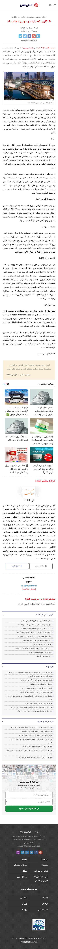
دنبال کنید (16, 566)
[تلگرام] (22, 852)
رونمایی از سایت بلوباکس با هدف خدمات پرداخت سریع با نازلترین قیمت (29, 698)
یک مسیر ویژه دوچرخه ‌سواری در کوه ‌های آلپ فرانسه (33, 648)
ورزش (24, 903)
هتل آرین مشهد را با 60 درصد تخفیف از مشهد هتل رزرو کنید (31, 727)
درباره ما (44, 859)
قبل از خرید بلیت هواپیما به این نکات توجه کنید (34, 624)
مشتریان (44, 865)
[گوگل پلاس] (40, 852)
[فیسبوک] (36, 852)
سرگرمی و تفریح (25, 604)
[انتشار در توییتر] (25, 36)
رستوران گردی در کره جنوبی (42, 644)
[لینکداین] (27, 852)
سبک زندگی (43, 909)
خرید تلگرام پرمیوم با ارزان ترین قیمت (39, 703)
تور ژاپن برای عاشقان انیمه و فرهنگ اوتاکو (37, 746)
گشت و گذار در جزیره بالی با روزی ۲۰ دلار (37, 640)
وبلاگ (24, 871)
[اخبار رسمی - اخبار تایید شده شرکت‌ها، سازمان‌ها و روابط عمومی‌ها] (29, 5)
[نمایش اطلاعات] (29, 589)
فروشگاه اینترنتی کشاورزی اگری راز (40, 676)
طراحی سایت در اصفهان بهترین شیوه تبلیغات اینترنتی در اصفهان (29, 672)
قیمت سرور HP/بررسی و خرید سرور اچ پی (37, 688)
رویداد (24, 909)
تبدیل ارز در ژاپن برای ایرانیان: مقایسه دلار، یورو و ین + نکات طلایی (31, 741)
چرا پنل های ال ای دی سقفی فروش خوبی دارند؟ (35, 711)
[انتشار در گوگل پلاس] (34, 36)
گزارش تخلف (12, 375)
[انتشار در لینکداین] (38, 36)
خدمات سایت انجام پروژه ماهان (41, 684)
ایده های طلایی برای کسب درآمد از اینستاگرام (36, 680)
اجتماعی (23, 898)
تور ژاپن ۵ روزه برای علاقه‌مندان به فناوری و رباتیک (34, 757)
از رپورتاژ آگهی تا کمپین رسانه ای (41, 878)
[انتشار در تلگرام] (20, 36)
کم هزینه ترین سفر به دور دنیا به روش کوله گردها (34, 632)
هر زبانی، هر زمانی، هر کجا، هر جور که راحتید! (36, 692)
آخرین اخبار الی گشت (45, 615)
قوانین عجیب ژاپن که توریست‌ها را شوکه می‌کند (35, 735)
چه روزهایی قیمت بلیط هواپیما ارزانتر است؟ (36, 731)
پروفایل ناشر (25, 375)
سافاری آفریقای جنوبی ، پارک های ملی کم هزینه (34, 636)
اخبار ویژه (50, 666)
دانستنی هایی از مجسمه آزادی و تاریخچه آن (36, 628)
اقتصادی (44, 898)
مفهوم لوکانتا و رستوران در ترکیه (40, 652)
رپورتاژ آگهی (22, 877)
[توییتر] (31, 852)
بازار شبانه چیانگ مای (43, 656)
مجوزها (24, 859)
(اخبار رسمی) (28, 48)
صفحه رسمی (40, 566)
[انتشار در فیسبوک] (29, 36)
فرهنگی (45, 903)
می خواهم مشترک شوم (29, 808)
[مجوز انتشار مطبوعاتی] (38, 925)
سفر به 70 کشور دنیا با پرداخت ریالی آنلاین (36, 620)
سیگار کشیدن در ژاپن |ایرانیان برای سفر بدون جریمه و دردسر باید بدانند (29, 752)
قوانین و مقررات (41, 871)
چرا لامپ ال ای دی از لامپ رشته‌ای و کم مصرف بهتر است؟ (31, 707)
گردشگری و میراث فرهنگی (44, 604)
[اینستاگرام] (18, 852)
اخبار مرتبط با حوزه (46, 721)
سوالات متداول (20, 865)
